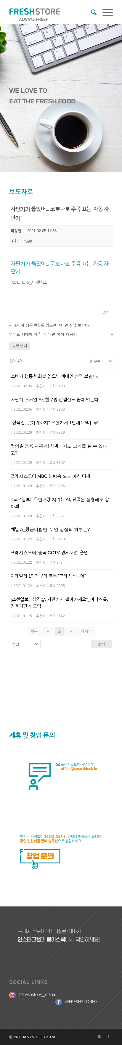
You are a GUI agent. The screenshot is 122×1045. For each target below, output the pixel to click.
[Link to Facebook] (108, 1036)
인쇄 (106, 312)
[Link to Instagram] (99, 1036)
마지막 (86, 631)
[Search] (91, 12)
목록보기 (19, 346)
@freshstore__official (37, 994)
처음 (34, 631)
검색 (101, 644)
